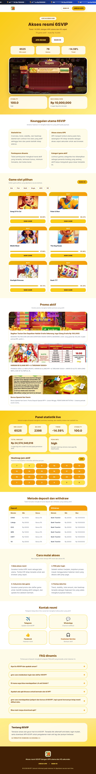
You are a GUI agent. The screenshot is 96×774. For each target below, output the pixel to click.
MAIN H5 (66, 8)
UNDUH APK (79, 8)
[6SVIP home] (13, 8)
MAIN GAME (28, 221)
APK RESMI (41, 40)
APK (81, 459)
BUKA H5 (82, 182)
